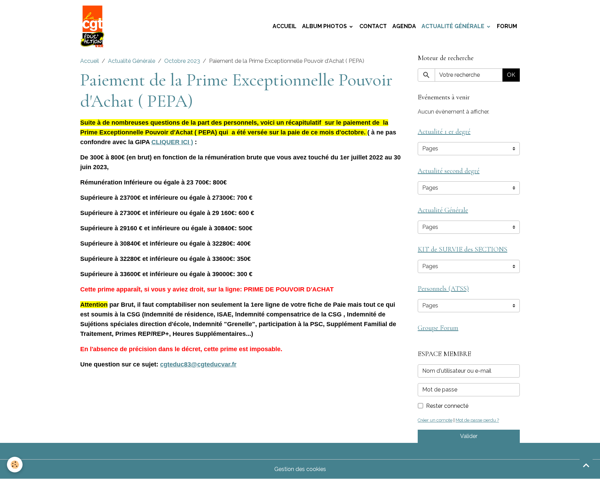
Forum (507, 26)
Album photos (325, 26)
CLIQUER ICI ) (172, 142)
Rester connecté (447, 406)
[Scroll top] (586, 465)
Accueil (285, 26)
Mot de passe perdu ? (477, 420)
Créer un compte (435, 420)
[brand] (93, 26)
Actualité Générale (454, 26)
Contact (373, 26)
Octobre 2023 (182, 61)
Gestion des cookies (300, 469)
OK (511, 75)
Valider (468, 436)
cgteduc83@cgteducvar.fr (198, 364)
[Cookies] (15, 464)
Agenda (404, 26)
